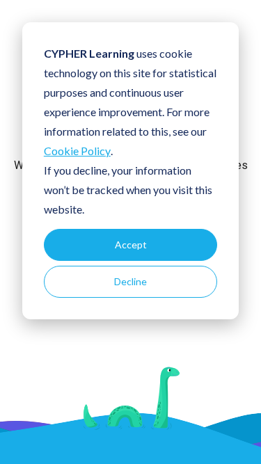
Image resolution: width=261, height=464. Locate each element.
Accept (131, 244)
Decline (130, 281)
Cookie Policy (77, 150)
